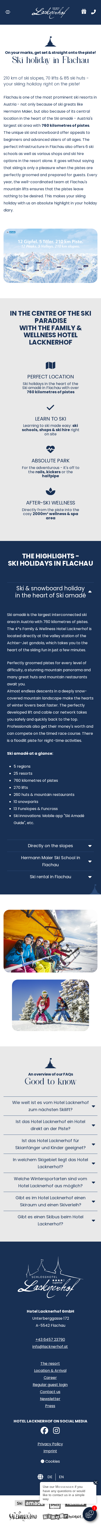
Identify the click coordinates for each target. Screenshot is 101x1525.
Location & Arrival (50, 1370)
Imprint (50, 1451)
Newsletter (50, 1399)
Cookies (52, 1461)
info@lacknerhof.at (50, 1346)
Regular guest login (50, 1384)
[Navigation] (7, 12)
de (49, 1477)
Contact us (50, 1391)
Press (50, 1406)
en (61, 1477)
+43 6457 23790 (50, 1339)
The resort (50, 1363)
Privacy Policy (50, 1444)
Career (50, 1377)
